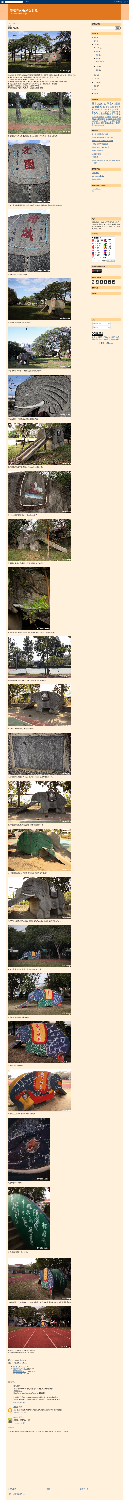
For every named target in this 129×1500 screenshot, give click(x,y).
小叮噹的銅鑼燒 (18, 1373)
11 (95, 79)
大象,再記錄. (13, 28)
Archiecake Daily (98, 176)
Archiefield (95, 173)
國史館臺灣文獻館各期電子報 (102, 141)
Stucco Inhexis (96, 189)
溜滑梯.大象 (17, 1366)
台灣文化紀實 (112, 103)
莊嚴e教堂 (117, 119)
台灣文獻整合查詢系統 (100, 144)
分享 (9, 26)
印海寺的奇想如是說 (24, 10)
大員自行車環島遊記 (106, 114)
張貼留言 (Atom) (19, 1494)
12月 (98, 48)
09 (95, 86)
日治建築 (97, 106)
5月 (97, 55)
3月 (97, 66)
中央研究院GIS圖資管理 (100, 147)
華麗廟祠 (104, 123)
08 (95, 90)
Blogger (110, 343)
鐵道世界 (115, 117)
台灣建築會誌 (96, 154)
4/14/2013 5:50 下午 (19, 1402)
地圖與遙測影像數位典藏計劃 (102, 137)
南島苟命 (111, 123)
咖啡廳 (108, 116)
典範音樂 (103, 112)
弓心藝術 (111, 121)
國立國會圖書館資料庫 (100, 134)
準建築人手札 (96, 179)
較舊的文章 (84, 1489)
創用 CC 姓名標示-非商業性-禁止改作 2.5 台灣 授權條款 (105, 338)
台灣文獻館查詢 (97, 151)
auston (15, 1417)
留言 (96, 327)
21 (95, 37)
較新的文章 (12, 1489)
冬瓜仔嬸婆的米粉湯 (19, 1368)
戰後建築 (97, 125)
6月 (97, 51)
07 (95, 93)
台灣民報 (95, 157)
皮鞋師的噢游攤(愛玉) (19, 1372)
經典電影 (111, 112)
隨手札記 (102, 125)
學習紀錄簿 (103, 121)
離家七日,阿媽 (17, 1370)
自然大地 (109, 119)
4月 (97, 59)
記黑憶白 (95, 121)
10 (95, 82)
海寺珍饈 (100, 116)
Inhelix (15, 1407)
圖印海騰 (107, 107)
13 (95, 45)
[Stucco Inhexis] (99, 213)
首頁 (48, 1489)
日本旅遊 (97, 103)
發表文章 (98, 324)
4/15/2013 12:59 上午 (19, 1412)
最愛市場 (97, 123)
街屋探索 (116, 107)
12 (95, 75)
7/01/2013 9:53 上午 (19, 1423)
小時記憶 (15, 1363)
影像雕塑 (96, 109)
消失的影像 (101, 119)
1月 (97, 70)
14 (95, 41)
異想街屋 (114, 109)
